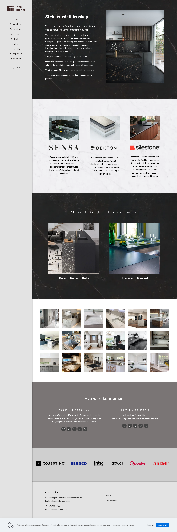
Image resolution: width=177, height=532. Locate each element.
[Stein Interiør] (16, 8)
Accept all (162, 525)
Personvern (113, 501)
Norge (108, 495)
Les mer (150, 525)
